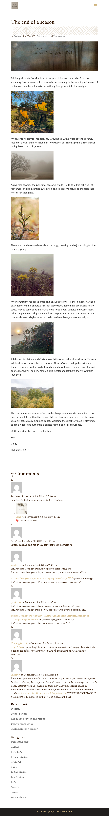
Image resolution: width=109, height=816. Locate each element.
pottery (15, 792)
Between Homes (19, 714)
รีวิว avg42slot (19, 644)
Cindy (19, 517)
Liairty (15, 675)
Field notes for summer (24, 729)
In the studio (19, 772)
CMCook (17, 36)
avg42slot (17, 647)
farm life (16, 752)
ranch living (19, 797)
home (14, 767)
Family (15, 747)
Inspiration (18, 777)
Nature (15, 787)
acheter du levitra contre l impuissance (42, 693)
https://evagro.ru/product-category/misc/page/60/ (42, 579)
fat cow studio (44, 36)
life (13, 782)
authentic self (19, 742)
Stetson (15, 709)
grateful (16, 762)
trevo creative (63, 812)
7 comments (59, 36)
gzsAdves (16, 565)
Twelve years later (22, 724)
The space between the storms (28, 719)
